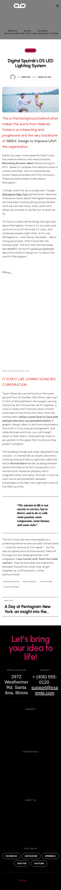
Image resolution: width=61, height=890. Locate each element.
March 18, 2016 (44, 77)
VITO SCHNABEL (46, 581)
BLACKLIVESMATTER (11, 581)
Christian (25, 77)
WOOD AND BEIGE (11, 586)
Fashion (30, 50)
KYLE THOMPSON (29, 581)
